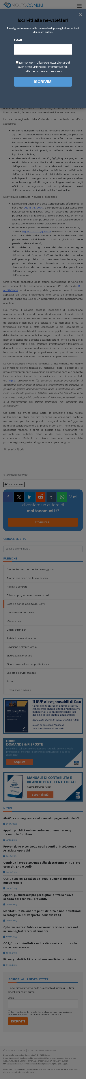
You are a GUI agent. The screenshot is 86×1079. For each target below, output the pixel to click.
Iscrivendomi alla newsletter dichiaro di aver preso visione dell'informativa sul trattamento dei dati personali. (44, 67)
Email (18, 40)
